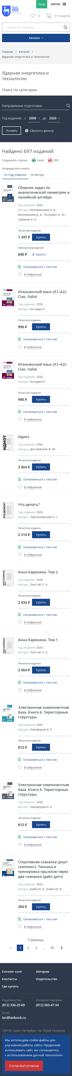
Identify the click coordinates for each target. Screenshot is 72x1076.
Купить (41, 237)
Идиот (23, 436)
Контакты (9, 979)
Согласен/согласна (24, 1066)
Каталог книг (12, 971)
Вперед (61, 948)
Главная (7, 52)
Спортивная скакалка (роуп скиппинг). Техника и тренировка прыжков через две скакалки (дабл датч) (43, 869)
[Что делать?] (8, 510)
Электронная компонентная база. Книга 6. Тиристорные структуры (43, 712)
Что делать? (29, 504)
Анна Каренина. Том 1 (38, 639)
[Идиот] (8, 442)
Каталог (24, 52)
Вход (42, 4)
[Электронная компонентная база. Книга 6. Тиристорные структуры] (8, 713)
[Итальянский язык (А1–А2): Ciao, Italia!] (8, 297)
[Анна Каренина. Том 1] (8, 645)
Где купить (10, 986)
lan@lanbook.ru (14, 1017)
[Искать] (65, 27)
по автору (37, 175)
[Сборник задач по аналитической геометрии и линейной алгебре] (8, 193)
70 (52, 948)
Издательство (46, 979)
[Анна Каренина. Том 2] (8, 578)
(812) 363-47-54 (47, 1005)
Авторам (42, 971)
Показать (11, 130)
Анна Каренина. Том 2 (38, 572)
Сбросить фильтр (42, 131)
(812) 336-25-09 (13, 1005)
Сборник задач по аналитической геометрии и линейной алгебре (44, 192)
